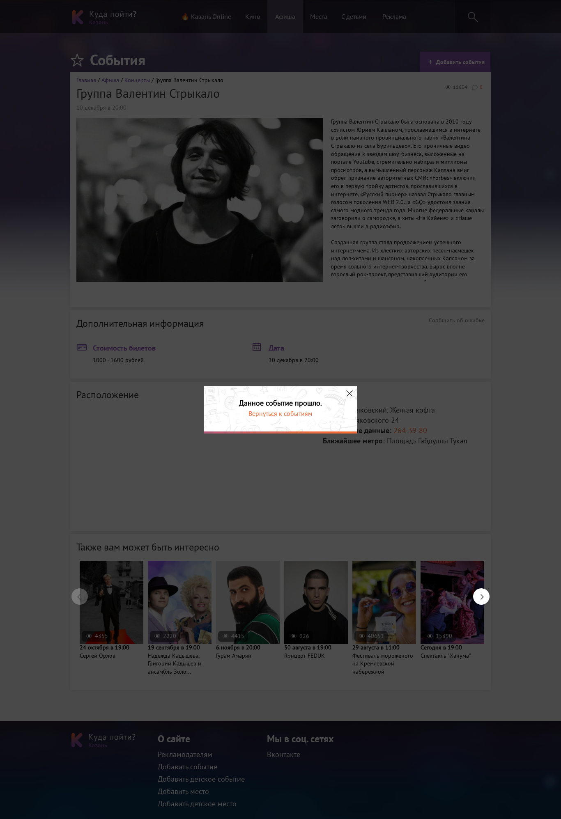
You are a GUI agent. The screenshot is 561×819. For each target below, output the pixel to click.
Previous (75, 592)
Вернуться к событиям (280, 413)
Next (477, 592)
